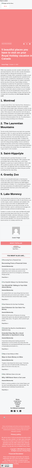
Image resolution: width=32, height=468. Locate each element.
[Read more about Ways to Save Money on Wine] (10, 353)
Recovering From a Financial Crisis (14, 263)
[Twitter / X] (17, 411)
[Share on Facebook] (24, 44)
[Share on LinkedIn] (30, 44)
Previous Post (16, 247)
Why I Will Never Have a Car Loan (13, 377)
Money (17, 399)
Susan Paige (5, 64)
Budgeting (17, 402)
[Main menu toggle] (5, 6)
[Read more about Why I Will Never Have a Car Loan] (11, 374)
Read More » (5, 277)
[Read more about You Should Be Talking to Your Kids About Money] (15, 282)
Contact (17, 404)
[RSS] (20, 411)
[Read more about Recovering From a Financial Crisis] (11, 260)
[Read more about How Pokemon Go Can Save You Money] (13, 304)
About (17, 406)
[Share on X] (27, 44)
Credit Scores (17, 401)
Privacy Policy (26, 446)
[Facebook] (12, 411)
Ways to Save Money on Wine (12, 357)
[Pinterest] (15, 411)
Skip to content (4, 0)
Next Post (16, 249)
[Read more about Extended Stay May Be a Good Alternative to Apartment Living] (16, 330)
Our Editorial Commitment (17, 408)
